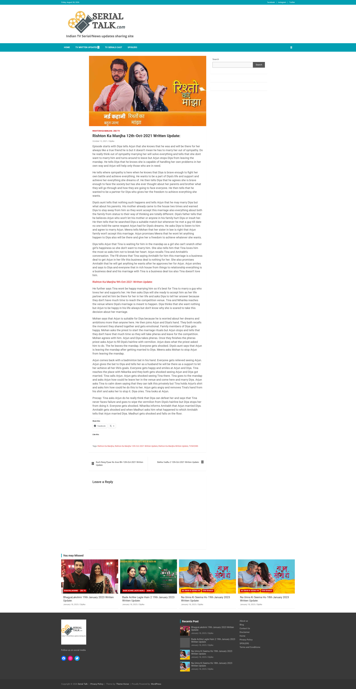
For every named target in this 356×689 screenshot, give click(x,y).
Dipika (111, 141)
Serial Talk (83, 684)
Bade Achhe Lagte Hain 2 (133, 591)
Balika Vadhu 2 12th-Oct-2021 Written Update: (178, 462)
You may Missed (73, 555)
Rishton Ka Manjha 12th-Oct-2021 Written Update (136, 446)
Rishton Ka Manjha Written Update (173, 446)
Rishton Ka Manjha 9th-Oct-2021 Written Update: (122, 282)
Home (67, 47)
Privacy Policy (246, 639)
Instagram (282, 2)
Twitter (292, 2)
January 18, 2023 (70, 604)
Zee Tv (116, 131)
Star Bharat (207, 591)
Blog (242, 624)
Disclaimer (245, 632)
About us (244, 621)
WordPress (156, 684)
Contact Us (245, 628)
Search (215, 59)
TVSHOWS (193, 446)
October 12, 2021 (99, 141)
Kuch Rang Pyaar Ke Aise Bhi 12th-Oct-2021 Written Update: (119, 463)
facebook (271, 2)
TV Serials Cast (113, 47)
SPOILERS (132, 47)
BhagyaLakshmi (71, 591)
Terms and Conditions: (250, 647)
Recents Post (190, 621)
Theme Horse (122, 684)
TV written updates (86, 47)
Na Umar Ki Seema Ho (191, 591)
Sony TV (150, 591)
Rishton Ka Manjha (102, 131)
